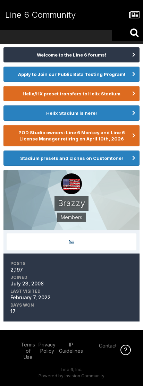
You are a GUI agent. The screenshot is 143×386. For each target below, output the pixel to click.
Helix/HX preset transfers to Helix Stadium (71, 93)
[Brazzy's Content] (71, 242)
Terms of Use (28, 351)
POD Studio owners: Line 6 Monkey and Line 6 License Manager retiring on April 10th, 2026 (71, 135)
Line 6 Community (40, 15)
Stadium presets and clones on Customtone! (71, 158)
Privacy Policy (47, 348)
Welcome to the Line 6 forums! (71, 55)
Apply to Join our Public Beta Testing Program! (71, 74)
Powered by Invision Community (71, 375)
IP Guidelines (71, 348)
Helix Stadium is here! (71, 113)
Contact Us (111, 346)
